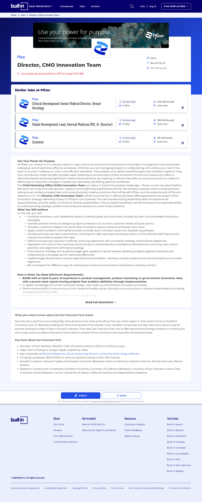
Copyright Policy (80, 488)
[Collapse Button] (183, 107)
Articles (95, 6)
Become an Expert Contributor (99, 430)
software (133, 353)
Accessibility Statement (56, 488)
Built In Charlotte (176, 436)
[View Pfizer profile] (101, 35)
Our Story (58, 424)
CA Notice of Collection (180, 488)
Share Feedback (133, 430)
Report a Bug (132, 436)
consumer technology (113, 353)
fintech (93, 353)
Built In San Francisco (179, 465)
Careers (57, 430)
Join (142, 6)
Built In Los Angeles (178, 453)
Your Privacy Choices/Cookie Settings (146, 488)
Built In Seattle (175, 471)
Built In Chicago (176, 441)
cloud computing (77, 353)
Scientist (38, 142)
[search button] (132, 6)
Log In (152, 6)
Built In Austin (175, 424)
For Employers (175, 6)
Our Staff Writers (63, 436)
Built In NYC (173, 459)
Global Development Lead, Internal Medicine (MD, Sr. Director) (72, 124)
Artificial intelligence (52, 353)
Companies (66, 6)
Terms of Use (117, 488)
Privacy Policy (99, 488)
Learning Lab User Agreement (25, 488)
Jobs (82, 6)
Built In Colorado (176, 447)
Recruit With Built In (93, 424)
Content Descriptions (65, 441)
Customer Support (135, 424)
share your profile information (106, 401)
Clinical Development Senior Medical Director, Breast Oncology (66, 105)
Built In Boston (175, 430)
